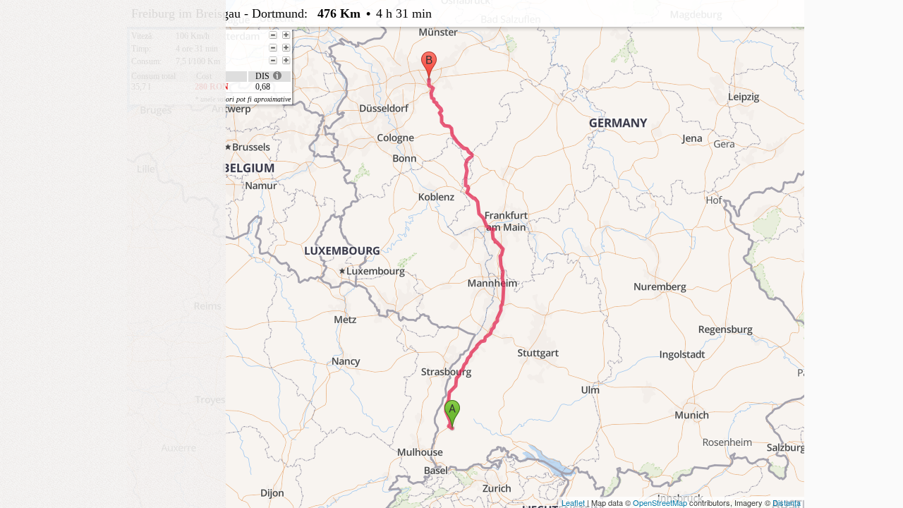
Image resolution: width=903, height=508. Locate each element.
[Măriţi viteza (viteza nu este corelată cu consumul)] (286, 35)
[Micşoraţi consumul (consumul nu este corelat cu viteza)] (273, 60)
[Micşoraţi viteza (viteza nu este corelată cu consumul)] (273, 35)
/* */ (414, 51)
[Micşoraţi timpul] (273, 48)
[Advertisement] (113, 88)
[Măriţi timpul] (286, 48)
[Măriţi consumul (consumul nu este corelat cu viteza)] (286, 60)
